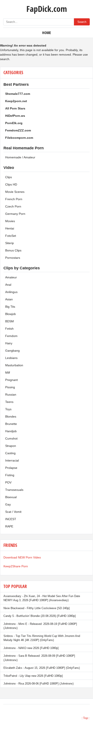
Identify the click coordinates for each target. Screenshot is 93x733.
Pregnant (11, 380)
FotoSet (10, 235)
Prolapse (11, 467)
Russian (10, 394)
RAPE (9, 526)
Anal (8, 284)
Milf (7, 372)
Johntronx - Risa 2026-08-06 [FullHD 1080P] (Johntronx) (38, 683)
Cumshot (11, 438)
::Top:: (85, 718)
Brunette (11, 424)
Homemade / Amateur (20, 157)
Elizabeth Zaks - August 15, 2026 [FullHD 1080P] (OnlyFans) (41, 667)
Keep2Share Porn (15, 566)
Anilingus (11, 292)
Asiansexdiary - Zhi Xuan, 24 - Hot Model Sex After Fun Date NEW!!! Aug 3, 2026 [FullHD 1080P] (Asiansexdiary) (41, 598)
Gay (8, 504)
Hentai (9, 228)
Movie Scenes (14, 191)
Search (81, 21)
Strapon (10, 446)
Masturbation (14, 365)
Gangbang (12, 350)
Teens (9, 402)
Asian (9, 299)
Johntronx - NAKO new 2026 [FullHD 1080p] (31, 648)
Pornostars (12, 257)
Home (46, 32)
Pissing (10, 387)
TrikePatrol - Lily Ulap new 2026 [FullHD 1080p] (33, 675)
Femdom (11, 336)
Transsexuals (14, 489)
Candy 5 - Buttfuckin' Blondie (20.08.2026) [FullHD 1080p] (39, 616)
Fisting (9, 475)
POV (8, 482)
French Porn (13, 199)
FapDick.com (46, 8)
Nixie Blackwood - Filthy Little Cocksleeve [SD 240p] (36, 608)
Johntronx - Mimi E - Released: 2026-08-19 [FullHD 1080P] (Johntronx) (40, 626)
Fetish (9, 328)
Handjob (11, 431)
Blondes (10, 416)
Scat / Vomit (13, 511)
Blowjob (10, 314)
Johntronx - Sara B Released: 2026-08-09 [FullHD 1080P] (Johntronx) (39, 658)
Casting (10, 453)
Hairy (8, 343)
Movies (10, 221)
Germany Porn (15, 213)
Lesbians (11, 358)
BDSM (9, 321)
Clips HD (11, 184)
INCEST (10, 519)
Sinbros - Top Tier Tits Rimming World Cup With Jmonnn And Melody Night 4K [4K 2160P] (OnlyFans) (41, 638)
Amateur (11, 277)
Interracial (12, 460)
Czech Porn (13, 206)
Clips (8, 177)
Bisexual (11, 497)
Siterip (9, 243)
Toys (8, 409)
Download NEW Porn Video (22, 557)
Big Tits (10, 306)
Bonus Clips (13, 250)
